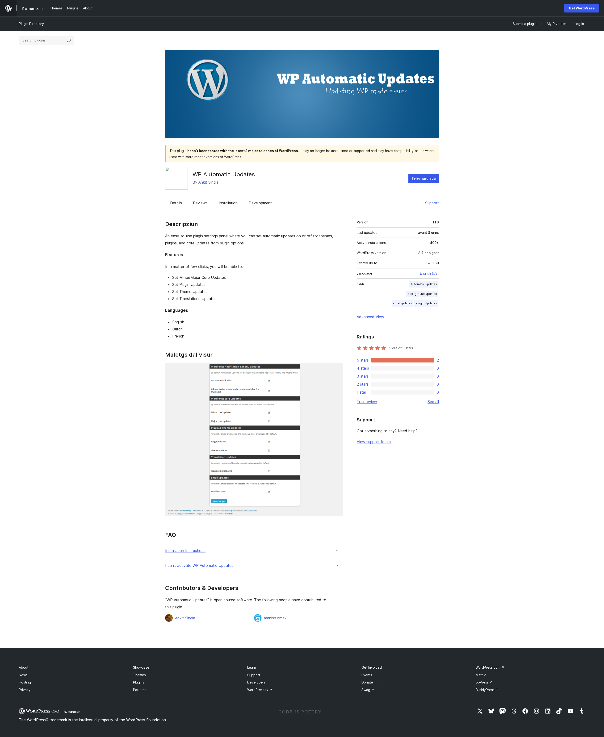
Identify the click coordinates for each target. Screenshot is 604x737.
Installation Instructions (185, 550)
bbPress (484, 682)
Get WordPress (582, 8)
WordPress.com (490, 667)
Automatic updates (424, 284)
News (23, 675)
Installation (228, 203)
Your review (367, 401)
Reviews (200, 203)
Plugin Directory (31, 24)
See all (433, 401)
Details (176, 203)
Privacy (24, 690)
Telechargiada (423, 178)
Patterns (139, 690)
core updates (402, 303)
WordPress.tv (259, 690)
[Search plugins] (69, 40)
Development (260, 203)
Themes (139, 675)
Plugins (138, 682)
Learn (251, 667)
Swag (367, 690)
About (23, 667)
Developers (256, 682)
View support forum (374, 441)
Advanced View (370, 316)
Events (366, 675)
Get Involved (371, 667)
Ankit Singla (208, 182)
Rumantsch (72, 711)
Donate (369, 682)
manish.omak (275, 618)
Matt (481, 675)
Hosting (25, 682)
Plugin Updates (426, 303)
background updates (422, 294)
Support (432, 203)
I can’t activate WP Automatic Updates (199, 565)
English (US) (429, 273)
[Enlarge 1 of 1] (336, 369)
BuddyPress (487, 690)
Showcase (141, 667)
